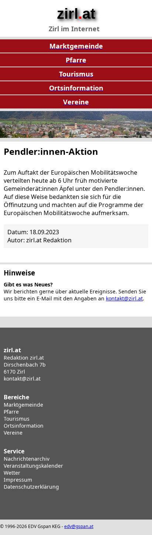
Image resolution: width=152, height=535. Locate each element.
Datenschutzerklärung (31, 486)
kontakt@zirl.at (124, 298)
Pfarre (11, 411)
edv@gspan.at (78, 526)
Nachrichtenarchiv (26, 458)
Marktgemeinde (23, 404)
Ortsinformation (24, 425)
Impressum (18, 479)
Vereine (13, 432)
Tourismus (17, 418)
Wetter (12, 472)
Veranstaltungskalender (33, 465)
